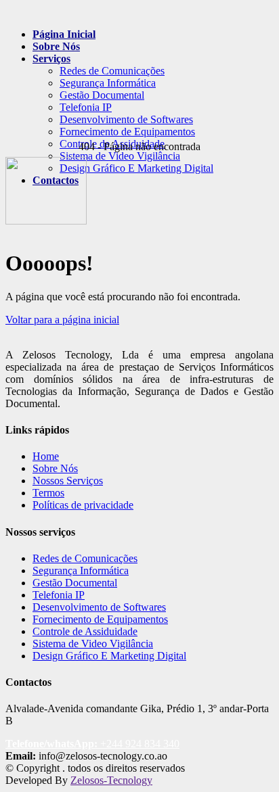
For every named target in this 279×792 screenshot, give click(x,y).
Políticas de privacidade (83, 505)
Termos (48, 492)
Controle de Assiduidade (85, 631)
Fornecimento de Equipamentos (127, 131)
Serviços (51, 58)
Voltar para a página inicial (62, 319)
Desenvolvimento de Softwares (126, 119)
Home (46, 456)
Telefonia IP (86, 107)
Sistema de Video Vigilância (120, 156)
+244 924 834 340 (92, 743)
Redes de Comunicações (112, 70)
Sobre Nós (56, 46)
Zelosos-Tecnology (111, 780)
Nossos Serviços (68, 480)
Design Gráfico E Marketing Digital (109, 655)
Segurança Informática (108, 83)
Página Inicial (64, 34)
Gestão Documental (102, 95)
